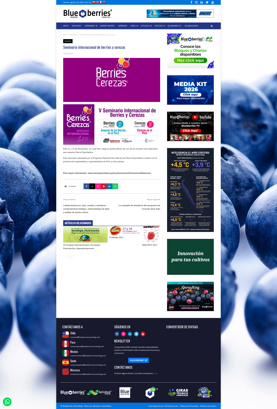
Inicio (65, 35)
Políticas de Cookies (208, 406)
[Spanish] (93, 2)
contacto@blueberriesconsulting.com (85, 337)
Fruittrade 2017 (116, 237)
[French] (100, 2)
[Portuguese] (104, 2)
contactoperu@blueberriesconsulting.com (87, 346)
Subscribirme (138, 360)
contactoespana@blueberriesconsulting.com (88, 365)
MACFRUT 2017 (149, 245)
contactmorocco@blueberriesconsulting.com (88, 374)
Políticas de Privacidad (189, 406)
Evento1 (73, 35)
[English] (97, 2)
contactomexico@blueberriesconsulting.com (88, 355)
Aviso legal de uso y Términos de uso (163, 406)
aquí (155, 373)
